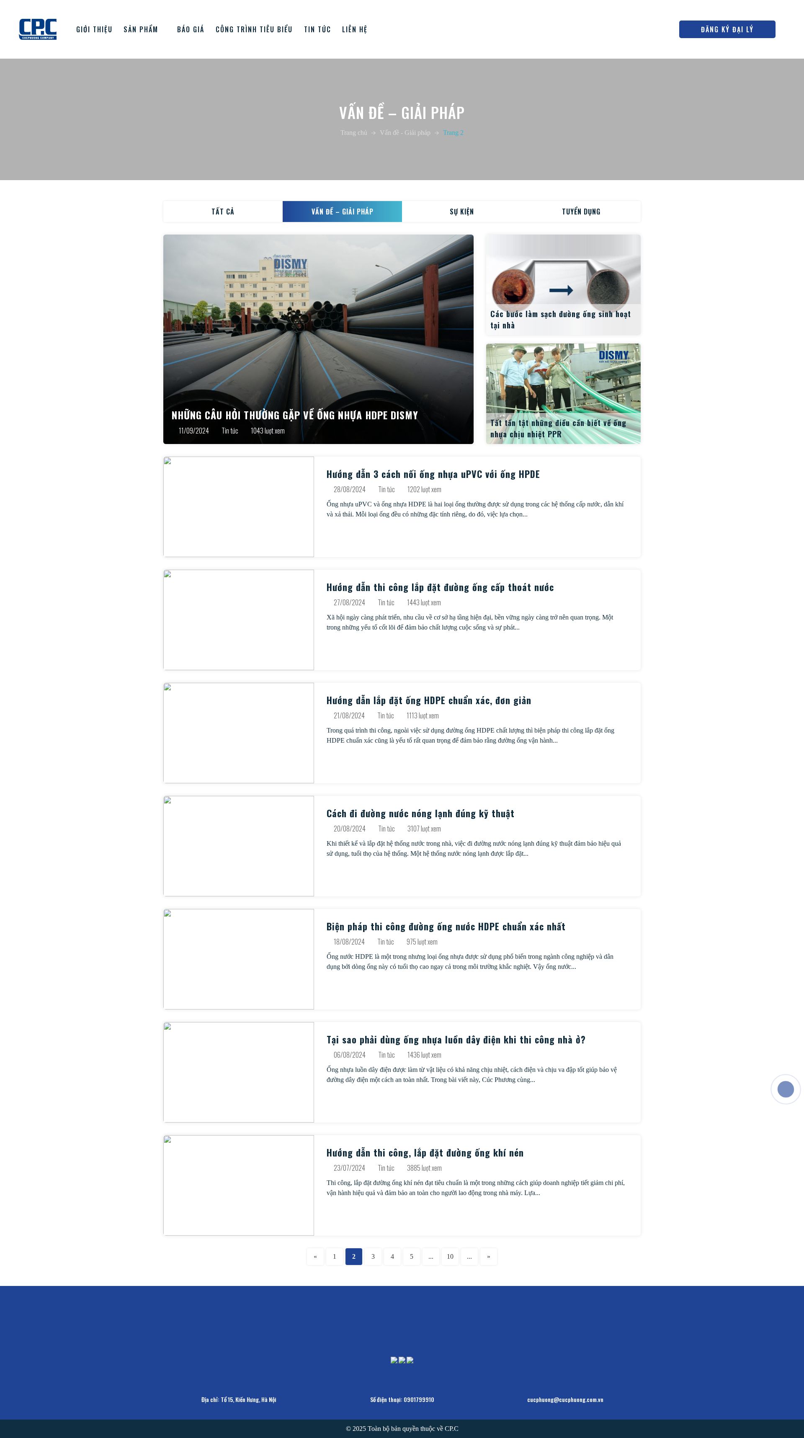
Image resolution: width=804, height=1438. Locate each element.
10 (450, 1256)
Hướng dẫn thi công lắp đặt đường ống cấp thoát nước (440, 587)
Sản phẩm (141, 29)
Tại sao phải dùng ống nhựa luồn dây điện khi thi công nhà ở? (456, 1039)
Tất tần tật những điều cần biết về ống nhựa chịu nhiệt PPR (558, 428)
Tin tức (317, 29)
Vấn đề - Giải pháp (405, 132)
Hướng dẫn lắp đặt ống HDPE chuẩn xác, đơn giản (429, 700)
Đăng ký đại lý (727, 29)
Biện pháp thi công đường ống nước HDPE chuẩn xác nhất (446, 926)
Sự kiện (462, 212)
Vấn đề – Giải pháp (343, 212)
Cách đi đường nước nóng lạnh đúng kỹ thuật (421, 813)
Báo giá (190, 29)
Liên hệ (355, 29)
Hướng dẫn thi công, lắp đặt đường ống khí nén (425, 1152)
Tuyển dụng (581, 212)
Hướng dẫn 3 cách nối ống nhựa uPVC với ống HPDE (433, 473)
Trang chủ (353, 132)
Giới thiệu (94, 29)
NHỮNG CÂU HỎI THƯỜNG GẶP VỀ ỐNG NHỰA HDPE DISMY (295, 414)
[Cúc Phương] (38, 28)
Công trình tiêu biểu (254, 29)
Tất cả (222, 212)
